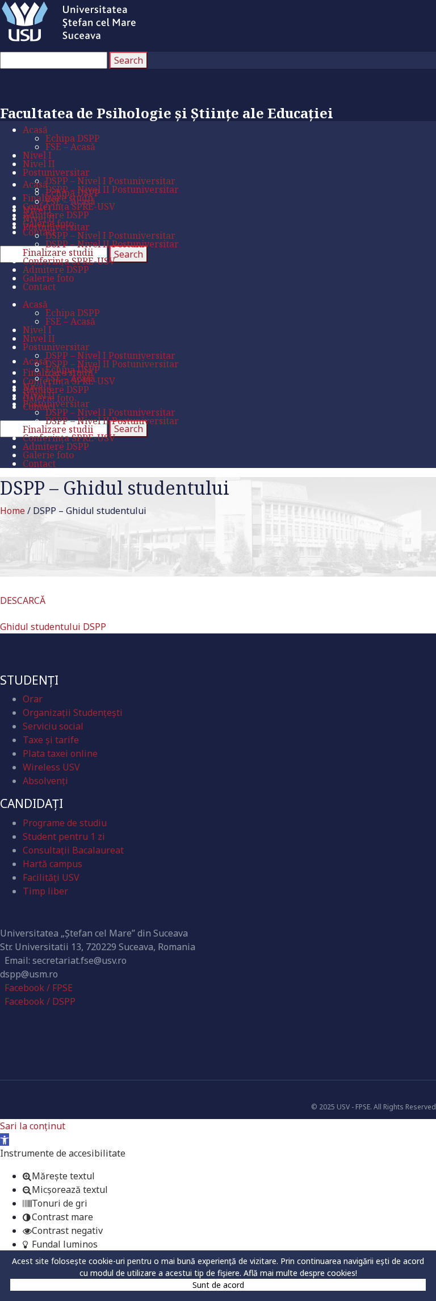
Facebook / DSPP (40, 1001)
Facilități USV (51, 877)
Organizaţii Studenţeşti (73, 712)
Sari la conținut (32, 1126)
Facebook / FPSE (39, 987)
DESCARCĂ (22, 600)
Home (12, 510)
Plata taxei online (60, 753)
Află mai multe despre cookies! (300, 1272)
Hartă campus (52, 863)
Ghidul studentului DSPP (53, 626)
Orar (33, 699)
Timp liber (45, 891)
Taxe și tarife (51, 740)
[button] (4, 1139)
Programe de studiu (65, 823)
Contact (27, 913)
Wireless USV (51, 767)
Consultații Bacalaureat (73, 850)
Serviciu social (53, 726)
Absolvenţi (45, 780)
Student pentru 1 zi (64, 836)
